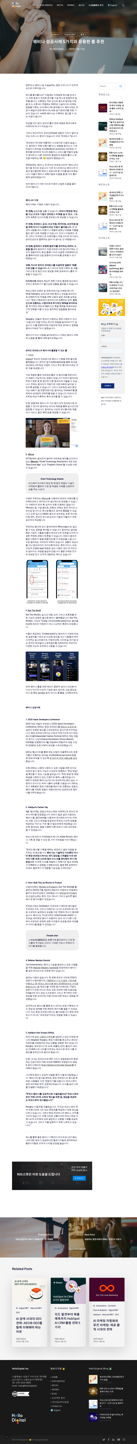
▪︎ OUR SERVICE (57, 1381)
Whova (31, 454)
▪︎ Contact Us (56, 1406)
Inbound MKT (36, 1308)
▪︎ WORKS (54, 1389)
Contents (55, 35)
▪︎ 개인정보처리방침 (59, 1402)
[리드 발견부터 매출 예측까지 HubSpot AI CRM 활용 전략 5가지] (68, 1312)
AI (17, 1308)
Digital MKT (70, 35)
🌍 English (55, 1410)
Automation (63, 1308)
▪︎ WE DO (54, 1385)
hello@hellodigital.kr (27, 1386)
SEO (18, 1313)
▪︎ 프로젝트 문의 (57, 1398)
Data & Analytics (100, 1310)
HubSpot (115, 401)
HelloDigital (58, 49)
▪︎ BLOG (53, 1393)
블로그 (84, 35)
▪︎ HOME (54, 1377)
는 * (35, 461)
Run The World (34, 610)
